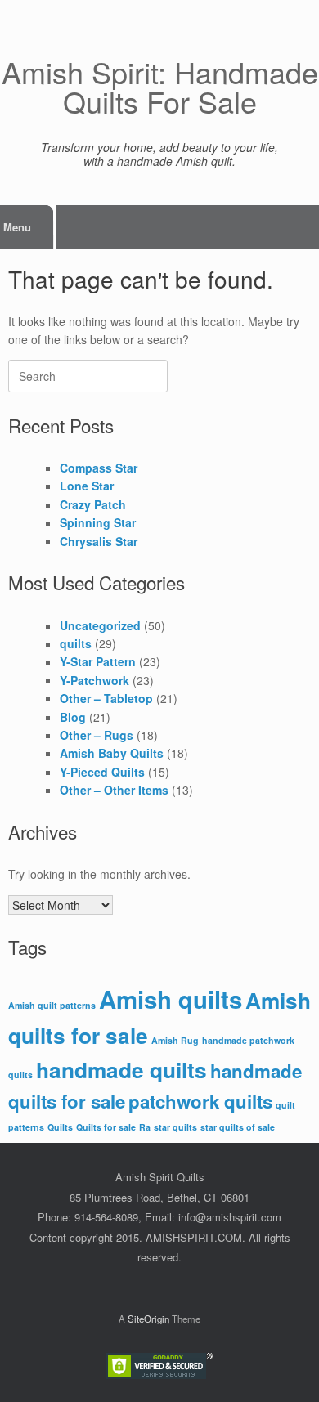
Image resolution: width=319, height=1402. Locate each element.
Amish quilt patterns (52, 1005)
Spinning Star (98, 522)
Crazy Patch (93, 504)
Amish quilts (170, 999)
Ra (145, 1127)
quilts (76, 643)
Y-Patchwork (94, 680)
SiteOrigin (148, 1318)
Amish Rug (175, 1040)
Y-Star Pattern (98, 661)
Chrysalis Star (98, 541)
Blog (73, 717)
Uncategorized (100, 625)
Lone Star (87, 485)
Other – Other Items (114, 790)
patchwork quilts (200, 1101)
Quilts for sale (106, 1127)
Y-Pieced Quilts (102, 772)
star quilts (175, 1127)
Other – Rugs (96, 735)
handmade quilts (121, 1070)
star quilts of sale (237, 1127)
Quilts (60, 1127)
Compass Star (98, 467)
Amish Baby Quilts (112, 753)
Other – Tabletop (106, 698)
